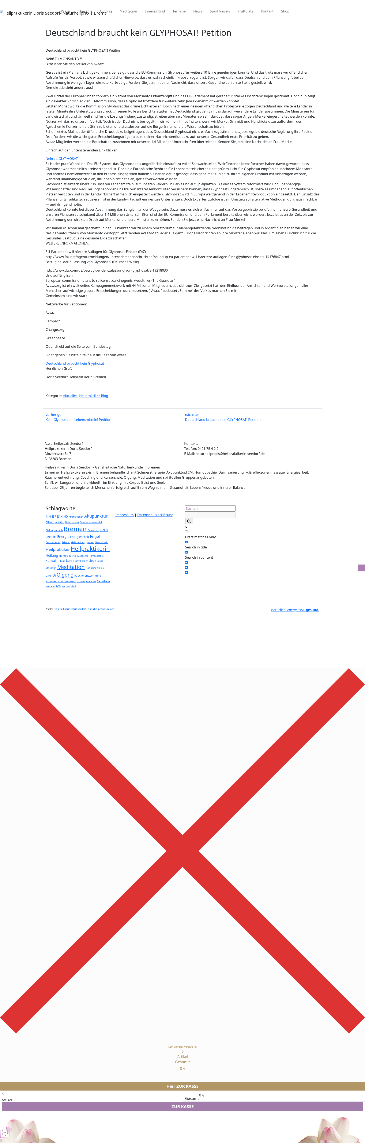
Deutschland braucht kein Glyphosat (75, 363)
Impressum (124, 514)
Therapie (85, 11)
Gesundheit (101, 542)
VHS (73, 586)
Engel (95, 536)
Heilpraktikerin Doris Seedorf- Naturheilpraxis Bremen (84, 608)
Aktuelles (70, 395)
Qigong (106, 11)
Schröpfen (51, 581)
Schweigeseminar (86, 581)
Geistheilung (78, 542)
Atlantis (50, 522)
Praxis (66, 11)
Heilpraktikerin (90, 548)
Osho (49, 575)
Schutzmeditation (66, 581)
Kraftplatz (245, 11)
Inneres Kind (155, 11)
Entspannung (53, 542)
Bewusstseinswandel (91, 522)
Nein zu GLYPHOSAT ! (62, 158)
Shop (285, 11)
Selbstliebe (103, 581)
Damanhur (93, 530)
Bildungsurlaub (54, 530)
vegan (66, 586)
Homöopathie (67, 556)
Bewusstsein (72, 522)
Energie (63, 536)
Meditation (128, 11)
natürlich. (295, 609)
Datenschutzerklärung (155, 514)
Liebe (92, 561)
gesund (90, 542)
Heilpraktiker (58, 549)
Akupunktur (96, 516)
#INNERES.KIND (57, 516)
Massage (51, 568)
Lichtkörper (81, 560)
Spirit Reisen (220, 11)
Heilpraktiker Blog (93, 395)
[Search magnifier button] (189, 521)
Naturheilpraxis (95, 568)
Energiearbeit (79, 537)
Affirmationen (76, 516)
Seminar (50, 586)
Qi (54, 575)
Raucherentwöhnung (87, 575)
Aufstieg (59, 522)
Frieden (66, 542)
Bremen (75, 529)
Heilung (52, 555)
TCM (58, 586)
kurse (70, 561)
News (197, 11)
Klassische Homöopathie (90, 555)
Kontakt (267, 11)
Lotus (100, 560)
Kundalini (52, 561)
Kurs (62, 560)
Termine (179, 11)
